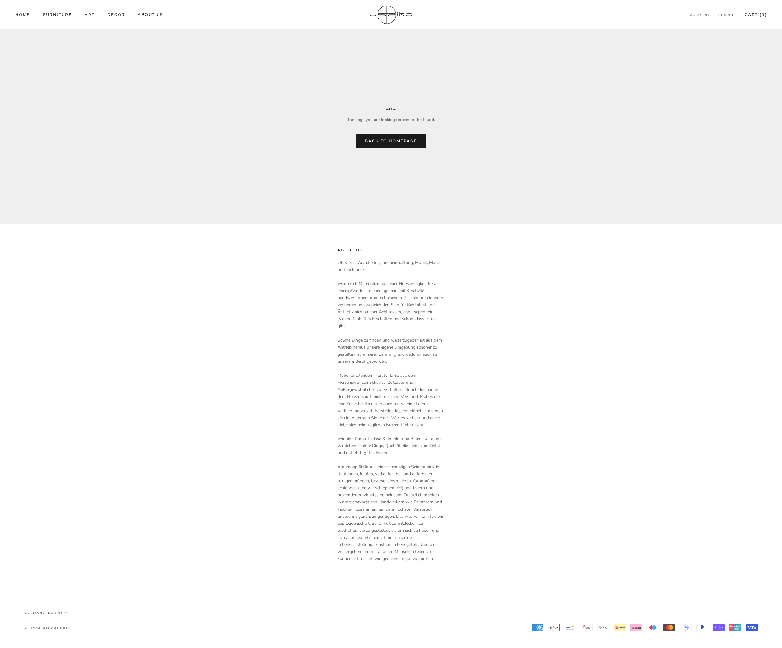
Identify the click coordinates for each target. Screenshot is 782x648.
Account (700, 15)
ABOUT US (150, 14)
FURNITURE (57, 14)
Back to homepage (391, 141)
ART (89, 14)
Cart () (756, 14)
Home (22, 14)
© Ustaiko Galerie (47, 628)
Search (726, 15)
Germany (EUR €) (43, 613)
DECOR (116, 14)
